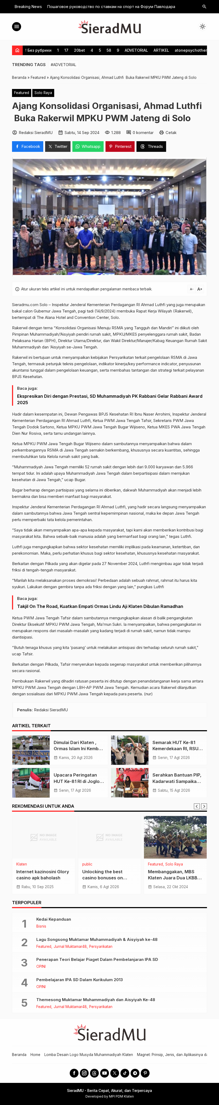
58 (109, 50)
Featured (21, 93)
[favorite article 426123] (109, 837)
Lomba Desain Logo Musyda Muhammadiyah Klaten (88, 1055)
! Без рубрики (38, 50)
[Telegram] (135, 1073)
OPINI (41, 967)
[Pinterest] (145, 1073)
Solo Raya (43, 93)
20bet (79, 50)
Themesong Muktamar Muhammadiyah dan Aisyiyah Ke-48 (95, 999)
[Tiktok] (124, 1073)
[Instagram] (84, 1073)
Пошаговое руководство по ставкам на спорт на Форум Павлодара (111, 6)
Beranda (19, 1055)
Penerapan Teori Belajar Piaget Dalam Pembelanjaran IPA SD (97, 959)
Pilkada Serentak (179, 864)
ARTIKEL (161, 50)
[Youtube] (104, 1073)
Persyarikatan (100, 947)
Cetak (171, 132)
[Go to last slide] (197, 806)
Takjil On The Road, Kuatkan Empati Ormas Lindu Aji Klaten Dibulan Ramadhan (100, 606)
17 (66, 50)
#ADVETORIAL (63, 64)
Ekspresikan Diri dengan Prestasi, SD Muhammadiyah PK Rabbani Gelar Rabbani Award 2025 (109, 399)
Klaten (39, 864)
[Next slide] (204, 806)
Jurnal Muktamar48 (70, 947)
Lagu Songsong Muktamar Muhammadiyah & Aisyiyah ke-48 (97, 939)
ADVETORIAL (136, 50)
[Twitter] (114, 1073)
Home (35, 1055)
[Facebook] (74, 1073)
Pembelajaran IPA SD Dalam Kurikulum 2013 (79, 979)
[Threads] (94, 1073)
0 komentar (143, 132)
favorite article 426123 (106, 871)
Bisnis (41, 926)
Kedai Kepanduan (53, 919)
